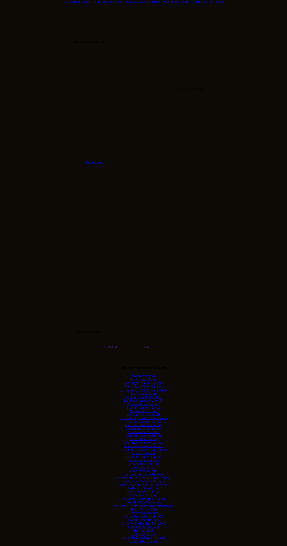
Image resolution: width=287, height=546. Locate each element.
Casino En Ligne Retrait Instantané (143, 537)
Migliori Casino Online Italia (143, 397)
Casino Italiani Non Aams (144, 463)
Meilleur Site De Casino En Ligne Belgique (143, 477)
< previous (110, 346)
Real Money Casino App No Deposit (143, 499)
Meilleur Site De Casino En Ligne (144, 481)
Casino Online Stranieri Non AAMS (143, 523)
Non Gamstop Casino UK (143, 404)
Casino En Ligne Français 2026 (143, 516)
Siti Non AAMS (144, 530)
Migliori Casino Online (143, 509)
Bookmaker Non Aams (143, 495)
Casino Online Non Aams (144, 460)
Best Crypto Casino (143, 467)
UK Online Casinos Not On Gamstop (143, 390)
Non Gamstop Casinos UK (143, 414)
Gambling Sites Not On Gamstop (143, 383)
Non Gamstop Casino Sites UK (143, 446)
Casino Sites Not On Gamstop (143, 456)
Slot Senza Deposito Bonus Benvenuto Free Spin (143, 506)
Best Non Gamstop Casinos (144, 407)
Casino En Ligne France (143, 513)
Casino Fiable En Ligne (143, 541)
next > (147, 346)
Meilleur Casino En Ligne (143, 520)
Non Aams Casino (143, 453)
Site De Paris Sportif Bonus (143, 488)
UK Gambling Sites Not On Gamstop (143, 418)
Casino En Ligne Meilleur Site (143, 435)
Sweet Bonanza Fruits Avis (143, 492)
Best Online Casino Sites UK (144, 428)
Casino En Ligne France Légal (143, 502)
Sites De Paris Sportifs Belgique (143, 474)
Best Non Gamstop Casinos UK (143, 400)
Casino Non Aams (143, 376)
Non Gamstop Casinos (144, 379)
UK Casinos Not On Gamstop (143, 386)
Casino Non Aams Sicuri (143, 527)
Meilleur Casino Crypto (143, 470)
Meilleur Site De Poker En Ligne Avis (143, 484)
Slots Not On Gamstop (143, 439)
